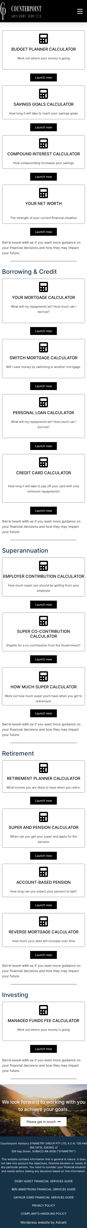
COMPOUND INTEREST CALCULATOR (43, 153)
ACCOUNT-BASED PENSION (43, 882)
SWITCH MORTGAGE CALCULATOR (43, 357)
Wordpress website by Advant (43, 1222)
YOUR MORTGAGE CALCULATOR (43, 297)
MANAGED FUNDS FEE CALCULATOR (43, 1020)
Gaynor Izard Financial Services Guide (44, 1197)
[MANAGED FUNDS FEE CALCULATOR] (43, 1010)
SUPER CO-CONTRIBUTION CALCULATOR (43, 634)
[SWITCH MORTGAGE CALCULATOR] (43, 347)
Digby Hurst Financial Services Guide (44, 1181)
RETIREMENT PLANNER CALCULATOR (43, 778)
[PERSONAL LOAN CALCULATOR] (43, 402)
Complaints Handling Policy (43, 1213)
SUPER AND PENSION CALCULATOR (44, 827)
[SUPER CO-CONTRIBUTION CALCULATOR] (43, 621)
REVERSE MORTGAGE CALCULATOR (44, 932)
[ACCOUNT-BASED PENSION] (43, 872)
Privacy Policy (43, 1205)
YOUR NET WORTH (43, 203)
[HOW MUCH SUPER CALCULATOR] (43, 676)
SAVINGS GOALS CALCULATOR (44, 104)
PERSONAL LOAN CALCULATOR (43, 412)
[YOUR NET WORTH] (43, 193)
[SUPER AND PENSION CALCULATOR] (43, 817)
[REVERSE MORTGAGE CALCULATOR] (43, 921)
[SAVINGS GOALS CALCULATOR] (43, 94)
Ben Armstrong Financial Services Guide (43, 1189)
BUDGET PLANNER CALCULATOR (43, 49)
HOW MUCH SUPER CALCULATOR (44, 686)
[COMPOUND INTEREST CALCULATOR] (43, 143)
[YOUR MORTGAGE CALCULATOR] (43, 287)
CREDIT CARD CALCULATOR (43, 472)
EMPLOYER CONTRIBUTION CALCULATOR (43, 576)
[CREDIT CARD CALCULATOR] (43, 462)
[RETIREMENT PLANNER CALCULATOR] (43, 768)
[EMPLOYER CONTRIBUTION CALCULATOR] (43, 566)
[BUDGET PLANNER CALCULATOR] (43, 39)
